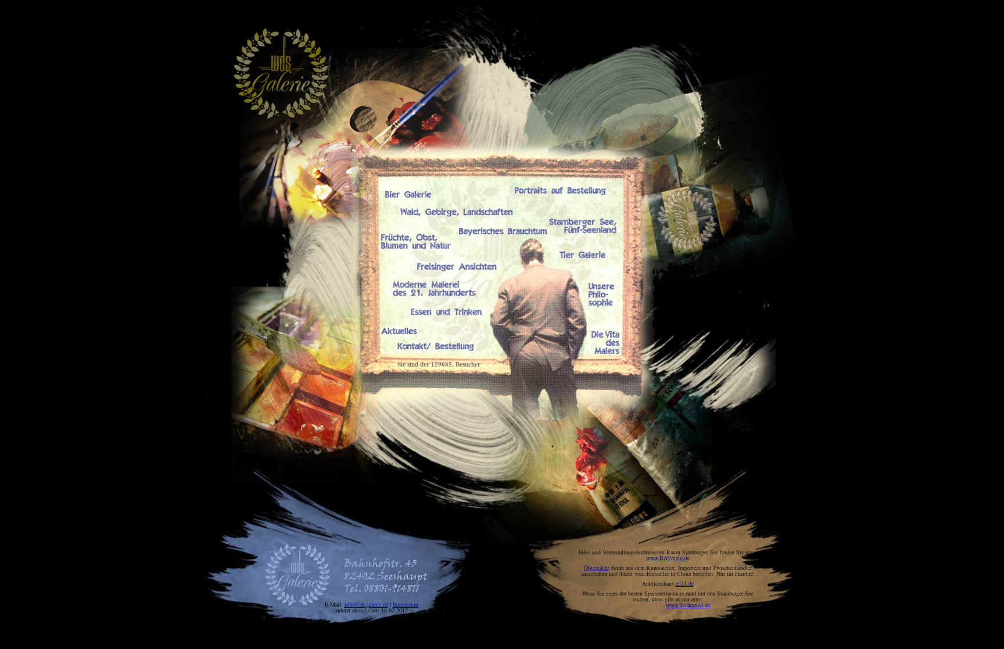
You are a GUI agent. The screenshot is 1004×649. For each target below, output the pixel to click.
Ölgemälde (596, 568)
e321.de (685, 583)
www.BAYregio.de (668, 558)
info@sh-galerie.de (366, 604)
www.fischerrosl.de (688, 605)
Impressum (405, 604)
